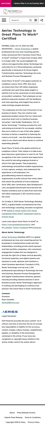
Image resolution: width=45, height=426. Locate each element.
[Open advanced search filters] (35, 20)
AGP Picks (5, 3)
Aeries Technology (22, 49)
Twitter (15, 227)
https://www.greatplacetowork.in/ (16, 224)
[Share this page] (41, 20)
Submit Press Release (13, 417)
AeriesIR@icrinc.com (10, 302)
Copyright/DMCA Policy (16, 422)
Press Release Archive (26, 413)
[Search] (30, 20)
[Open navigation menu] (4, 20)
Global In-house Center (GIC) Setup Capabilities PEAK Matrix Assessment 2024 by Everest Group (21, 214)
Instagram (36, 227)
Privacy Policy (34, 422)
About (12, 413)
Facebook (23, 227)
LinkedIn (8, 227)
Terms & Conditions (33, 417)
